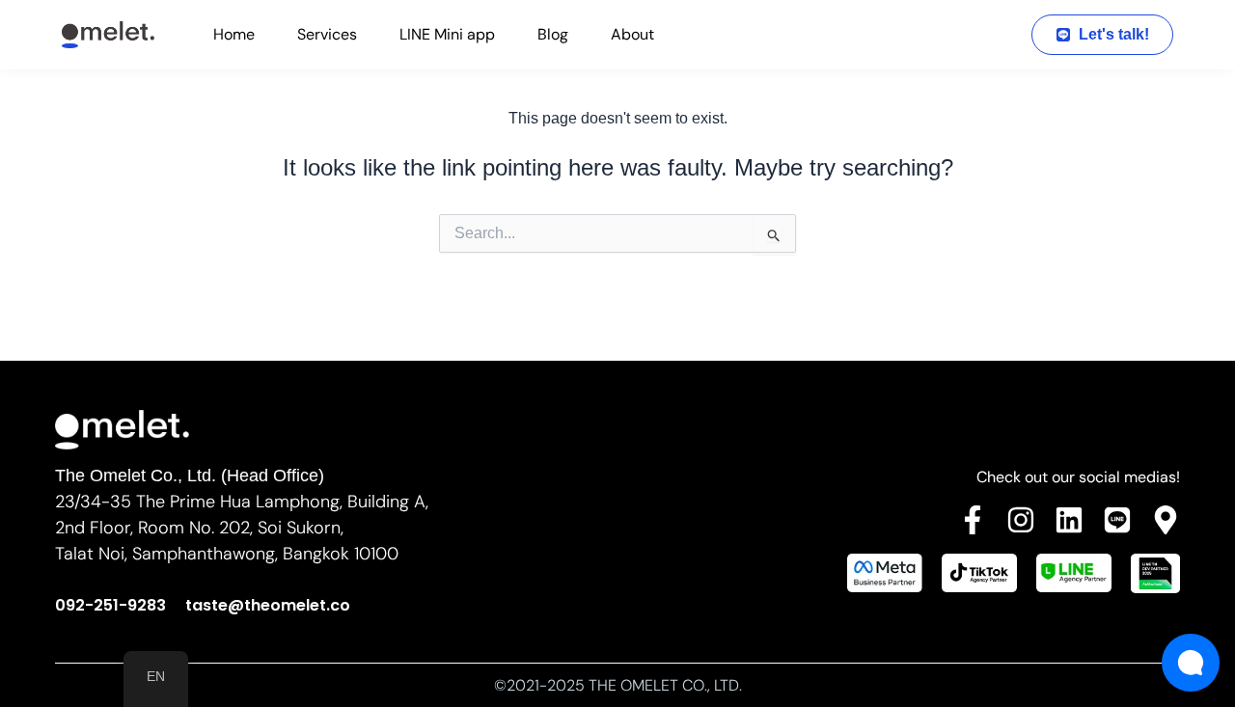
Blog (552, 34)
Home (234, 34)
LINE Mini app (447, 34)
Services (327, 34)
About (632, 34)
